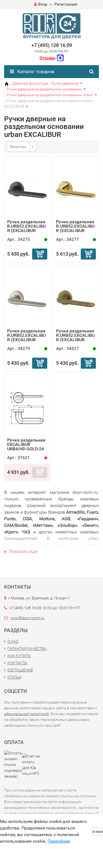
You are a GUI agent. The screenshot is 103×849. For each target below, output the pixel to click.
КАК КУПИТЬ (19, 656)
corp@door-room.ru (27, 618)
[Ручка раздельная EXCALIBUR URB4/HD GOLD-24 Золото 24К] (27, 407)
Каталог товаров (35, 71)
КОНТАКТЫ (17, 663)
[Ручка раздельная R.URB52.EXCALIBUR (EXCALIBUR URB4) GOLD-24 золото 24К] (76, 189)
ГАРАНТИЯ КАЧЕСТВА (27, 648)
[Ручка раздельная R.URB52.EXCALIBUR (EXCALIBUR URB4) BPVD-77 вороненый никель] (27, 189)
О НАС (12, 641)
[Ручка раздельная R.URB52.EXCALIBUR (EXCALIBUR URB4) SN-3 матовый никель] (27, 298)
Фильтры (18, 146)
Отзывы (47, 58)
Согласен (97, 831)
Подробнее (59, 841)
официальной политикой (26, 714)
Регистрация (65, 4)
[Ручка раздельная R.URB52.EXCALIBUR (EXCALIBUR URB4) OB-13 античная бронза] (76, 298)
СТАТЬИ (14, 677)
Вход (42, 4)
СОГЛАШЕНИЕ (20, 670)
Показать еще (22, 551)
